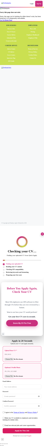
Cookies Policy (33, 55)
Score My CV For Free (22, 323)
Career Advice (11, 35)
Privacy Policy (33, 52)
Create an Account (11, 41)
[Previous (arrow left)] (1, 445)
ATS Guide (11, 61)
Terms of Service (33, 49)
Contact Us (33, 58)
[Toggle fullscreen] (3, 443)
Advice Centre (11, 49)
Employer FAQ (32, 38)
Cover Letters (11, 55)
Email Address (7, 381)
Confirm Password (8, 401)
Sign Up (39, 3)
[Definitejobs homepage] (9, 3)
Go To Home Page (6, 20)
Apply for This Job (22, 430)
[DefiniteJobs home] (8, 144)
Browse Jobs (11, 28)
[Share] (5, 443)
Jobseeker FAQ (11, 38)
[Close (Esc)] (7, 443)
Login (31, 3)
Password (5, 391)
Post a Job (33, 28)
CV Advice (11, 52)
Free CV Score (11, 32)
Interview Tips (11, 58)
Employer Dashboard (33, 35)
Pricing (33, 32)
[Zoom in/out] (1, 443)
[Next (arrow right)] (3, 445)
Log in (29, 436)
